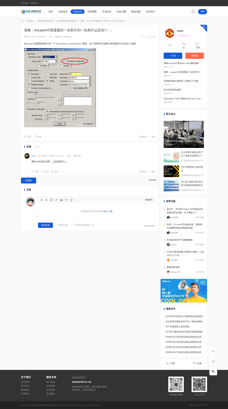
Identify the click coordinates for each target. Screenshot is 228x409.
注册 (111, 211)
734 (198, 47)
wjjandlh (174, 260)
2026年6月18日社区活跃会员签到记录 (183, 347)
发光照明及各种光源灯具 (67, 21)
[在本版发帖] (213, 361)
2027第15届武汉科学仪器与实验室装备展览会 (192, 183)
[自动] (213, 351)
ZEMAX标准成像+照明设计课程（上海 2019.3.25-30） (185, 253)
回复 (29, 137)
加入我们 (25, 386)
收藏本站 (34, 3)
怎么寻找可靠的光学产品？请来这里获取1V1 (192, 154)
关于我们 (25, 382)
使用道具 (143, 137)
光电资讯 (63, 11)
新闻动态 (25, 390)
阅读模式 (67, 37)
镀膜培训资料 (173, 267)
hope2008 (174, 217)
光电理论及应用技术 (45, 21)
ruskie (180, 30)
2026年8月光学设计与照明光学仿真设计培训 (183, 143)
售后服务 (50, 394)
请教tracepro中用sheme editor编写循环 (181, 63)
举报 (153, 137)
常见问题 (50, 390)
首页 (50, 11)
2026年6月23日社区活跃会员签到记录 (183, 342)
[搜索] (193, 11)
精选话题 (136, 11)
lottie (33, 156)
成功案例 (50, 386)
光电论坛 (77, 11)
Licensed (95, 405)
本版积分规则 (149, 226)
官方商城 (50, 382)
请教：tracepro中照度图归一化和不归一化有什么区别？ (184, 72)
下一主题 (197, 363)
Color (46, 200)
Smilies (71, 200)
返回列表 (152, 180)
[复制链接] (111, 31)
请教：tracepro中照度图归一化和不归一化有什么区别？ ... (103, 21)
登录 (202, 11)
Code (66, 200)
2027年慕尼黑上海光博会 (192, 169)
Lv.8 (182, 35)
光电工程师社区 (22, 21)
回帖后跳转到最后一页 (84, 225)
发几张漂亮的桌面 (172, 90)
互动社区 (106, 11)
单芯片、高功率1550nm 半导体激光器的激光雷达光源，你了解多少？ (185, 211)
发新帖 (28, 180)
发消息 (194, 55)
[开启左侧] (22, 30)
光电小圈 (121, 11)
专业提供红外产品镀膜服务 (180, 240)
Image (51, 200)
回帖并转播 (63, 225)
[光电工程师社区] (31, 11)
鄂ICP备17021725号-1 (198, 405)
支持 (47, 171)
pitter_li (173, 245)
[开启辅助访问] (205, 3)
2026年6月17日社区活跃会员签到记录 (183, 352)
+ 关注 (173, 55)
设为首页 (24, 3)
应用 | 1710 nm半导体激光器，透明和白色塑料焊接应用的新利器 (184, 226)
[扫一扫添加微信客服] (213, 371)
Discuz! (84, 405)
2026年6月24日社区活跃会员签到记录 (183, 337)
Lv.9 (39, 156)
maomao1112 (176, 272)
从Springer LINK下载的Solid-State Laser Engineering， (184, 98)
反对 (56, 171)
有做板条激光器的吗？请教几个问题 (181, 81)
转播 (39, 137)
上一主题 (170, 363)
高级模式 (149, 200)
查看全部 (59, 37)
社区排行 (150, 11)
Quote (61, 200)
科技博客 (92, 11)
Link (56, 200)
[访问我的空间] (169, 33)
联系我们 (25, 394)
